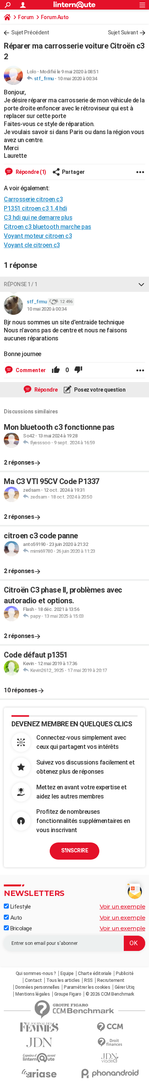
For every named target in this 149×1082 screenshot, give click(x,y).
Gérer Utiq (124, 987)
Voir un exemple (123, 906)
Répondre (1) (30, 172)
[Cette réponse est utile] (56, 370)
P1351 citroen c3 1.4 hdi (35, 208)
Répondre (45, 390)
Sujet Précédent (30, 32)
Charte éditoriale (95, 973)
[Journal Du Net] (39, 1042)
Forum (26, 17)
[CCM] (109, 1027)
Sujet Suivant (123, 32)
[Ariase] (39, 1073)
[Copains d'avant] (39, 1058)
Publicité (125, 973)
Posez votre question (99, 390)
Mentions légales (32, 994)
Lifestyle (20, 906)
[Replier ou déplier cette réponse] (141, 284)
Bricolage (20, 928)
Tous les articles (63, 980)
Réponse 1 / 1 (20, 284)
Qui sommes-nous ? (36, 973)
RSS (88, 980)
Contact (33, 980)
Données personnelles (37, 987)
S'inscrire (74, 850)
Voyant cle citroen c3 (32, 245)
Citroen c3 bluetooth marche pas (47, 226)
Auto (15, 917)
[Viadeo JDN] (109, 1058)
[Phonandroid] (109, 1073)
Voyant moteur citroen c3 (38, 236)
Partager (73, 172)
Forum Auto (55, 17)
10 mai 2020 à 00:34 (77, 78)
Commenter (30, 370)
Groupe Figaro (67, 994)
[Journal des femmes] (39, 1027)
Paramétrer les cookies (87, 987)
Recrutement (111, 980)
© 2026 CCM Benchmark (110, 994)
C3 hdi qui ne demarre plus (38, 217)
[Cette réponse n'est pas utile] (78, 370)
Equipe (67, 973)
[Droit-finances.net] (109, 1042)
